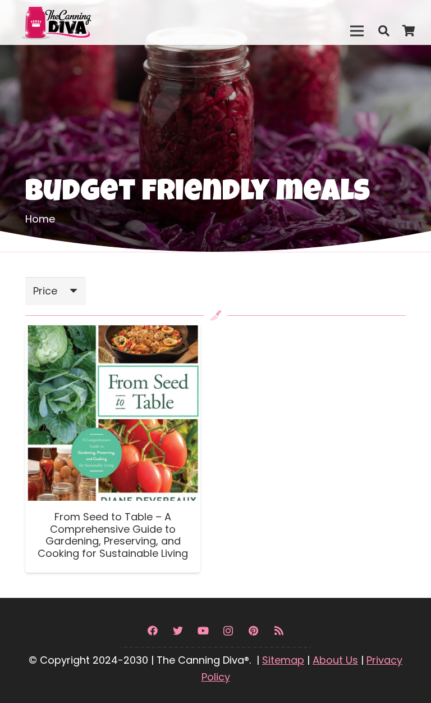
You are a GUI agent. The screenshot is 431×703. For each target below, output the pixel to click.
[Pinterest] (253, 630)
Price (45, 291)
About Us (335, 660)
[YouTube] (203, 630)
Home (40, 219)
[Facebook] (152, 630)
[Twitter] (177, 630)
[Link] (80, 22)
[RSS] (278, 630)
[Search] (384, 31)
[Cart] (408, 31)
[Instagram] (228, 630)
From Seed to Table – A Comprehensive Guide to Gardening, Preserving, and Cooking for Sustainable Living (113, 535)
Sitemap (283, 660)
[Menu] (357, 31)
